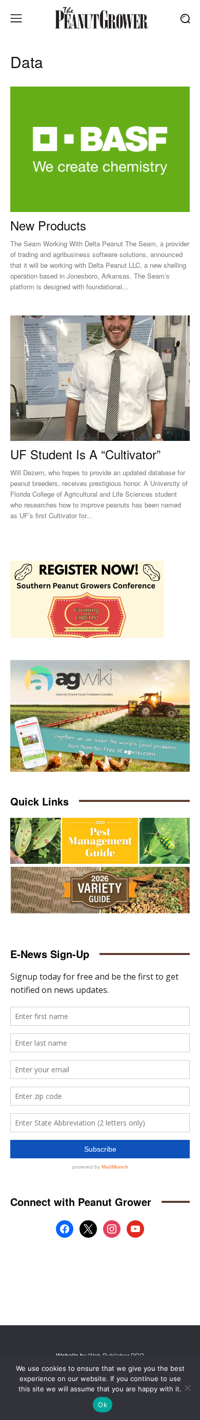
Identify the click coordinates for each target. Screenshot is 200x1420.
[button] (185, 18)
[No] (187, 1388)
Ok (102, 1405)
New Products (48, 225)
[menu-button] (16, 18)
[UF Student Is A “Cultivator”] (100, 378)
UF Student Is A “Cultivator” (85, 454)
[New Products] (100, 149)
